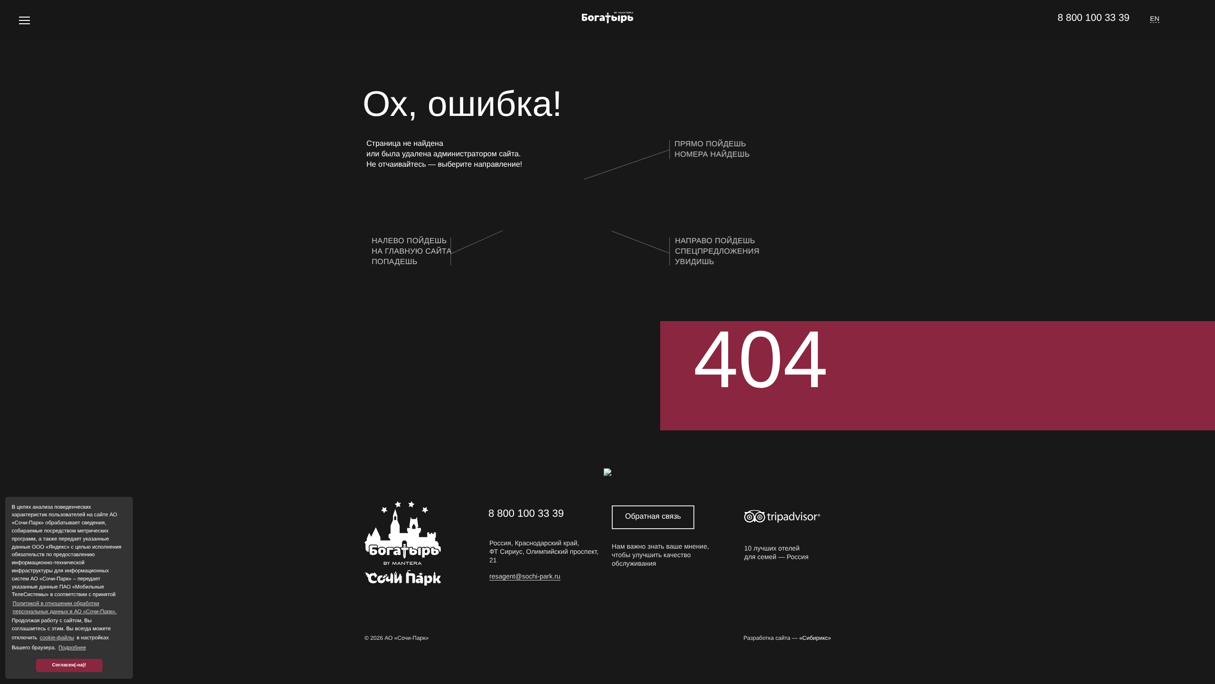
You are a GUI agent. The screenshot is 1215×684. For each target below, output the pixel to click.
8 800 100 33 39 (1093, 17)
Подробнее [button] (72, 648)
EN (1154, 18)
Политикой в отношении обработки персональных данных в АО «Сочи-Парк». (65, 608)
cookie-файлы (57, 638)
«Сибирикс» (815, 638)
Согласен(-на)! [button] (69, 665)
